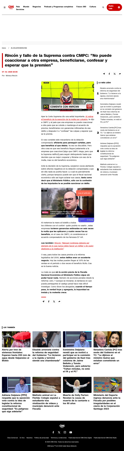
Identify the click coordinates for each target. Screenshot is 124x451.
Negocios (37, 6)
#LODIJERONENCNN (19, 48)
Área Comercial (12, 438)
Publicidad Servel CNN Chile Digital (80, 438)
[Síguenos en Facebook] (53, 432)
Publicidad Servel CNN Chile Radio (105, 438)
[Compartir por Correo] (104, 74)
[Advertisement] (20, 220)
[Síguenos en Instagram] (65, 432)
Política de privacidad (41, 438)
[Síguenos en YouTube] (71, 432)
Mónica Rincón (11, 75)
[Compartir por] (120, 74)
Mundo (26, 6)
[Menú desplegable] (4, 7)
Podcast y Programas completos (58, 6)
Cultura (92, 6)
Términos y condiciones (59, 438)
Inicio (4, 48)
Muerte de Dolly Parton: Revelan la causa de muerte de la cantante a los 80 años (76, 399)
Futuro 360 (81, 6)
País (18, 6)
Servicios (20, 9)
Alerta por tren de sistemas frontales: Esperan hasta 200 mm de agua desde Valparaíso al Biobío (16, 355)
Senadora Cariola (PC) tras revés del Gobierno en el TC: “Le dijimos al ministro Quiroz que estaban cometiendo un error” (110, 132)
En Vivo (22, 438)
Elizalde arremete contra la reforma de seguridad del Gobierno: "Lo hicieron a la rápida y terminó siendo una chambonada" (110, 93)
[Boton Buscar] (103, 7)
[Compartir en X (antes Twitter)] (114, 74)
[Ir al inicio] (11, 7)
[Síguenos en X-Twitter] (59, 432)
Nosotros (29, 438)
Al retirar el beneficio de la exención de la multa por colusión (67, 118)
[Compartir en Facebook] (109, 74)
